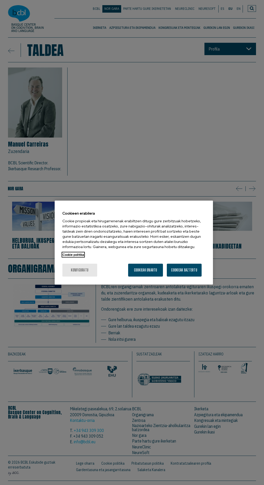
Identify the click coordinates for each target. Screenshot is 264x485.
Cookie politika (73, 255)
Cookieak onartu (145, 270)
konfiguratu (79, 270)
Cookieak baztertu (184, 270)
